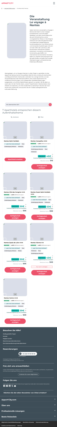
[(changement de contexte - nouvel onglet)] (4, 386)
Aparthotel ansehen (15, 159)
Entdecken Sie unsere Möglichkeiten (28, 374)
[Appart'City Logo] (7, 3)
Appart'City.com (8, 400)
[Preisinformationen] (52, 156)
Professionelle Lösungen (13, 411)
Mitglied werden (7, 338)
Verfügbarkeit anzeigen (42, 167)
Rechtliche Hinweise (28, 422)
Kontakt (5, 336)
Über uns (5, 405)
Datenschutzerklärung (42, 422)
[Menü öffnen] (54, 3)
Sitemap (19, 425)
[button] (15, 130)
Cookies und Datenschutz (8, 425)
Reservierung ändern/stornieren (11, 341)
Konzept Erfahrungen (9, 8)
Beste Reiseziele (9, 417)
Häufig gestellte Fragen (9, 334)
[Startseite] (1, 8)
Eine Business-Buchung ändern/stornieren (14, 343)
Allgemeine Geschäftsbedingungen (11, 422)
